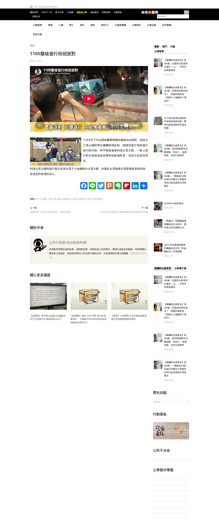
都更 (93, 25)
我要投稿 (106, 12)
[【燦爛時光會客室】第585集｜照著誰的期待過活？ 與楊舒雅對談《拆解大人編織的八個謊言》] (158, 90)
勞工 (71, 25)
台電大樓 (52, 199)
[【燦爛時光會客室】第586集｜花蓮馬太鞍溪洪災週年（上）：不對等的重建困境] (158, 62)
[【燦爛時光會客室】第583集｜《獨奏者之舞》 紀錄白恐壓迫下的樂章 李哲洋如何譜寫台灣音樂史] (158, 175)
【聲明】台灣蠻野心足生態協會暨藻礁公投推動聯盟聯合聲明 (129, 317)
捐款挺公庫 (82, 12)
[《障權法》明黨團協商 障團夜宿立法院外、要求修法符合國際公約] (158, 223)
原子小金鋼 (41, 199)
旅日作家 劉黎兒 (95, 199)
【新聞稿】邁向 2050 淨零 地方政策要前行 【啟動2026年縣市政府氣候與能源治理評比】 (88, 319)
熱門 (164, 46)
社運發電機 (120, 25)
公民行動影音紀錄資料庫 (68, 242)
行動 (172, 46)
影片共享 (59, 12)
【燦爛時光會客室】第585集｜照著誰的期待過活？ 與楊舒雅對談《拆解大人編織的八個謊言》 (176, 94)
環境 (50, 25)
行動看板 (118, 12)
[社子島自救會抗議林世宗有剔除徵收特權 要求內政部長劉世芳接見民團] (158, 120)
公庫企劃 (151, 25)
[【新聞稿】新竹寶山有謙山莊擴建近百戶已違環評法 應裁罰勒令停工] (48, 296)
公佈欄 (70, 12)
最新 (156, 46)
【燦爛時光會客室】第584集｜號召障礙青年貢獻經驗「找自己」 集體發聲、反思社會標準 (176, 150)
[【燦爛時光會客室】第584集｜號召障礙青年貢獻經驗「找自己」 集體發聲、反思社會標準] (158, 148)
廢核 (59, 199)
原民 (82, 25)
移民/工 (105, 25)
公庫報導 (37, 25)
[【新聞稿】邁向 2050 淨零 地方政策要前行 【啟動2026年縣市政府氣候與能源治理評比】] (88, 296)
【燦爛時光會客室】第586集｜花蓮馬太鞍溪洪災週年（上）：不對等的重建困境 (176, 65)
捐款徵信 (94, 12)
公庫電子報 (180, 268)
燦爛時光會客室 (162, 268)
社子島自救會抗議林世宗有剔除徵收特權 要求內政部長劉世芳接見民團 (175, 123)
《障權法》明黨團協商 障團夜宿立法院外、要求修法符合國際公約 (176, 224)
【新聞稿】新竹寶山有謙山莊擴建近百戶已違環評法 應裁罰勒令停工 (48, 317)
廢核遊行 (67, 199)
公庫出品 (36, 16)
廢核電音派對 (79, 199)
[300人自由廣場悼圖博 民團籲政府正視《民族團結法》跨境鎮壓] (158, 247)
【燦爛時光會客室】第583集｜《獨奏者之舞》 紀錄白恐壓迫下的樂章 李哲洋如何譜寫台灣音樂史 (176, 179)
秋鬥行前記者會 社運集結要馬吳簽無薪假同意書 (124, 212)
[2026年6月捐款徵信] (158, 206)
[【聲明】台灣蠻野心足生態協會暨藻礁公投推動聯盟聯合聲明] (129, 296)
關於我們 (34, 12)
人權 (61, 25)
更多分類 (37, 34)
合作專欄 (166, 25)
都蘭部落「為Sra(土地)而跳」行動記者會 (50, 212)
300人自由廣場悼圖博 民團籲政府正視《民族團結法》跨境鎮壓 (176, 248)
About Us (47, 12)
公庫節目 (136, 25)
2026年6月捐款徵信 (173, 203)
